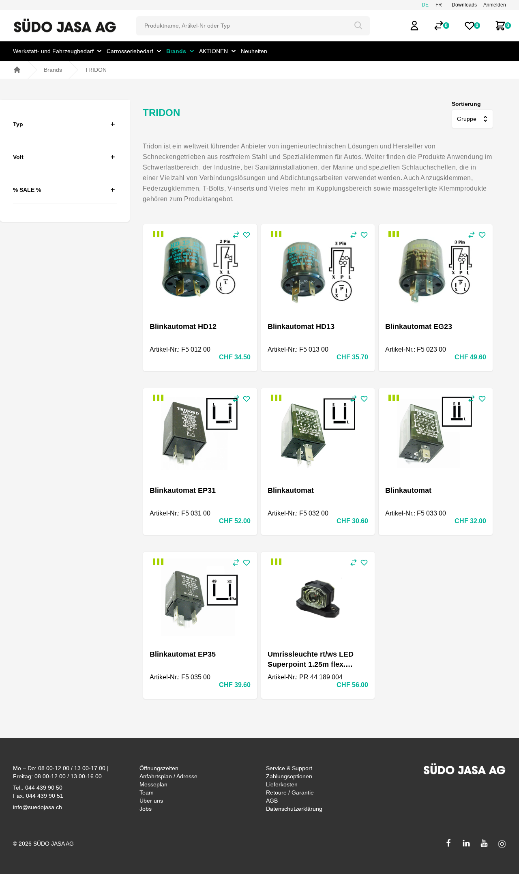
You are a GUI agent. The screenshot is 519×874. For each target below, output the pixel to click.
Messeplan (153, 784)
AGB (272, 800)
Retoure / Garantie (290, 792)
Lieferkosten (282, 784)
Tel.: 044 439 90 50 (37, 787)
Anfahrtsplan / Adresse (168, 776)
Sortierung (466, 104)
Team (146, 792)
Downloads (464, 5)
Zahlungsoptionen (289, 776)
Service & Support (289, 768)
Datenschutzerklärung (294, 808)
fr (438, 5)
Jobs (145, 808)
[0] (438, 25)
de (425, 5)
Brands (53, 70)
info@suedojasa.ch (37, 807)
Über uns (151, 800)
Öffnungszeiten (158, 768)
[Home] (17, 70)
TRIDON (96, 70)
